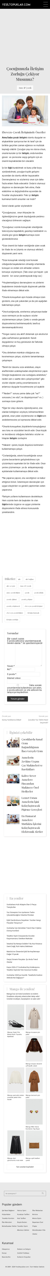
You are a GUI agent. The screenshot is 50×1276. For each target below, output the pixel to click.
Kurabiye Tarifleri (23, 1214)
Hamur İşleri (21, 1210)
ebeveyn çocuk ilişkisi (15, 613)
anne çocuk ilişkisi (13, 593)
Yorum (11, 666)
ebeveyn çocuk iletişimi (33, 606)
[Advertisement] (25, 36)
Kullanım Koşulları (24, 1257)
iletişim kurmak (33, 613)
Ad (9, 669)
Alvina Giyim (36, 1218)
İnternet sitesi (14, 678)
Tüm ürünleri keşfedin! (25, 1167)
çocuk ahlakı (38, 593)
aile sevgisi (11, 586)
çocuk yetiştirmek (13, 606)
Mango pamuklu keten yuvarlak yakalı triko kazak (15, 1097)
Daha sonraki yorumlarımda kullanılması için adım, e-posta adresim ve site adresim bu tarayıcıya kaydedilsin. (24, 689)
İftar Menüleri (7, 1222)
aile (19, 579)
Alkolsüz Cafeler (23, 1230)
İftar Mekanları (37, 1210)
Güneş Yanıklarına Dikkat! (11, 720)
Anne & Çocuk (25, 88)
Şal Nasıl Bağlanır (8, 1210)
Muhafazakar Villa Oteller (38, 1232)
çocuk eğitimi (12, 599)
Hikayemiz (6, 1249)
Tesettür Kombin (8, 1218)
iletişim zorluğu (12, 619)
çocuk (27, 593)
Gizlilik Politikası (23, 1253)
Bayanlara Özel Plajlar (37, 1224)
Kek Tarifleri (21, 1218)
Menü (45, 4)
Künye (4, 1253)
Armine (35, 1214)
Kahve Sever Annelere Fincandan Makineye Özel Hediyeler (30, 783)
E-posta (11, 674)
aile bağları (30, 579)
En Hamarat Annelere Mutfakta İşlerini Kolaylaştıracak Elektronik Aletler (32, 823)
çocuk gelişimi (26, 599)
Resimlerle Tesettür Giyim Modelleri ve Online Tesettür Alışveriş (16, 4)
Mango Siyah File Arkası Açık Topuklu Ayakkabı (14, 1034)
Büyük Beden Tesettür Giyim (22, 1224)
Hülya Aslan (6, 1214)
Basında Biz (6, 1257)
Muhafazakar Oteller (9, 1226)
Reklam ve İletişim (24, 1249)
